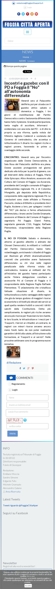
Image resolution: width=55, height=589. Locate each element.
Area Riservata (12, 491)
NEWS (22, 60)
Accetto (28, 586)
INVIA (13, 433)
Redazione (15, 362)
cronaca (31, 61)
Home (26, 57)
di (8, 362)
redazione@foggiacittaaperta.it (29, 3)
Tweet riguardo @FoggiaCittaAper (20, 505)
